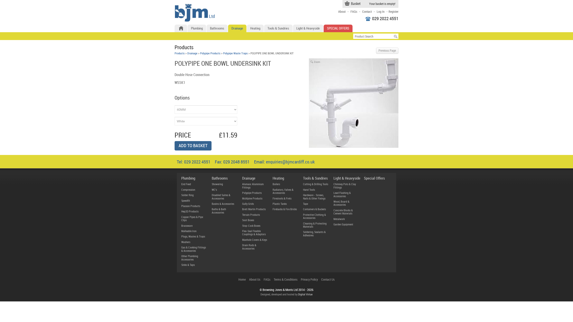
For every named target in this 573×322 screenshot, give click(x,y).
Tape (305, 204)
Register (393, 11)
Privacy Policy (309, 279)
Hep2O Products (190, 211)
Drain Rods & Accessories (249, 247)
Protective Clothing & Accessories (314, 217)
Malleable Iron (189, 231)
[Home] (181, 28)
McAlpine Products (252, 198)
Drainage (237, 28)
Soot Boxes (248, 220)
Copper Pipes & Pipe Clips (192, 219)
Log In (381, 11)
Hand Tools (309, 190)
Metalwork (339, 219)
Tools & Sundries (278, 28)
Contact (367, 11)
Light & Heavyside (308, 28)
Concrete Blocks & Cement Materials (343, 212)
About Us (254, 279)
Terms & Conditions (285, 279)
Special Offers (338, 28)
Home (242, 279)
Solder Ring (187, 195)
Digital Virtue (305, 294)
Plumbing (197, 28)
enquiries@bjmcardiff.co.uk (290, 162)
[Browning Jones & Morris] (195, 21)
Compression (188, 190)
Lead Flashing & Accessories (342, 195)
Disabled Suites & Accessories (221, 197)
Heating (255, 28)
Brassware (186, 226)
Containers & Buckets (314, 209)
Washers (185, 242)
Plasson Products (190, 206)
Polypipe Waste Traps (235, 53)
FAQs (354, 11)
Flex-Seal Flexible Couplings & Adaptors (254, 233)
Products (180, 53)
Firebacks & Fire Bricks (285, 209)
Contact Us (328, 279)
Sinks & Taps (188, 265)
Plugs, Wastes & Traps (193, 236)
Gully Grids (248, 204)
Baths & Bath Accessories (219, 211)
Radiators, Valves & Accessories (283, 192)
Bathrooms (217, 28)
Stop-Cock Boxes (251, 226)
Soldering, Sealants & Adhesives (314, 234)
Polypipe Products (210, 53)
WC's (214, 190)
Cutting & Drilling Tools (315, 184)
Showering (217, 184)
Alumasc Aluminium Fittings (253, 186)
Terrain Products (251, 215)
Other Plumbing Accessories (189, 258)
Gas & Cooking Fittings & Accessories (193, 249)
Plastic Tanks (280, 204)
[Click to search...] (396, 36)
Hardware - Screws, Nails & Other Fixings (314, 197)
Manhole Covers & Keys (254, 240)
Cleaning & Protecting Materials (315, 225)
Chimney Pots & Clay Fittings (345, 186)
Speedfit (185, 200)
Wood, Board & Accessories (341, 203)
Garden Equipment (343, 224)
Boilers (276, 184)
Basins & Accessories (223, 204)
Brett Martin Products (254, 209)
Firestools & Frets (282, 198)
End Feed (186, 184)
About (342, 11)
